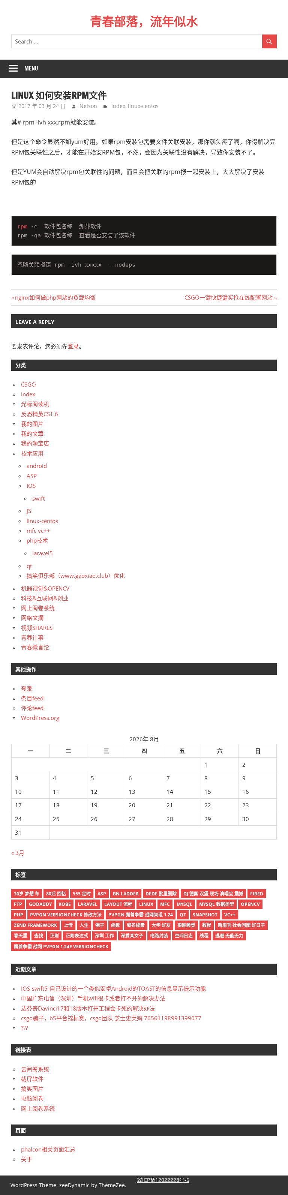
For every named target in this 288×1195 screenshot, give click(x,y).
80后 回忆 (56, 894)
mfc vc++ (38, 530)
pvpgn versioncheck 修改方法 (66, 915)
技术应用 (32, 453)
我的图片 (32, 423)
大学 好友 (161, 925)
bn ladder (126, 894)
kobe (64, 904)
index (118, 105)
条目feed (32, 698)
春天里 (20, 936)
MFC (165, 904)
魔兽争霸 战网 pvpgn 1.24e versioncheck (61, 946)
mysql (184, 904)
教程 (206, 925)
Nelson (88, 105)
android (37, 465)
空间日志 (184, 936)
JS (29, 510)
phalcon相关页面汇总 (48, 1149)
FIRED (256, 894)
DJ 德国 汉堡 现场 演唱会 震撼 (213, 894)
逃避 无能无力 (229, 936)
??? (24, 1028)
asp (102, 894)
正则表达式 (77, 936)
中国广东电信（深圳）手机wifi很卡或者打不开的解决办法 (93, 998)
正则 (54, 936)
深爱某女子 (132, 936)
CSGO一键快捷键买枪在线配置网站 (228, 297)
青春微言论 (35, 647)
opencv (250, 904)
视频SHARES (36, 627)
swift (38, 498)
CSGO (28, 384)
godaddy (40, 904)
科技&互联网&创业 (45, 598)
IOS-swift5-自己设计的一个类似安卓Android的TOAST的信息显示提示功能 (113, 988)
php (18, 915)
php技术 (37, 540)
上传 (68, 925)
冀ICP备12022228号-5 (163, 1179)
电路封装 (159, 936)
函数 (115, 925)
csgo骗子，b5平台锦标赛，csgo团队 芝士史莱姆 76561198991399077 (111, 1018)
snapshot (205, 915)
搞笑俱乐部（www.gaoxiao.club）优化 (76, 575)
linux (146, 904)
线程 (204, 936)
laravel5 (42, 553)
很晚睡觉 (186, 925)
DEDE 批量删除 (161, 894)
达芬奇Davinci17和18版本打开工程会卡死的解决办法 (88, 1008)
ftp (18, 904)
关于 (26, 1159)
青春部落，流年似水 (144, 21)
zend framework (35, 925)
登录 (73, 346)
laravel (88, 904)
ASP (32, 476)
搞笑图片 (32, 1088)
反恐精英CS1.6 (39, 414)
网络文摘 (32, 617)
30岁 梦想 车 (26, 894)
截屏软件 (32, 1079)
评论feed (32, 708)
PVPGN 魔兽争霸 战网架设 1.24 (140, 915)
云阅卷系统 (35, 1069)
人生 (84, 925)
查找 (38, 936)
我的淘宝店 (35, 443)
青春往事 (32, 637)
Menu (31, 68)
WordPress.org (40, 717)
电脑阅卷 (32, 1098)
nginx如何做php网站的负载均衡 (55, 297)
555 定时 (82, 894)
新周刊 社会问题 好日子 (241, 925)
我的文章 (32, 433)
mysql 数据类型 (216, 904)
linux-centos (143, 105)
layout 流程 (118, 904)
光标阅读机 (35, 404)
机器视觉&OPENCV (45, 588)
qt (29, 566)
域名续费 (136, 925)
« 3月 (17, 852)
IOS (31, 485)
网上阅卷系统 (38, 608)
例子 (99, 925)
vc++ (230, 915)
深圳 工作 (104, 936)
